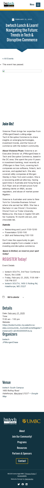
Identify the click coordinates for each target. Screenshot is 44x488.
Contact (22, 461)
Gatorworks (29, 479)
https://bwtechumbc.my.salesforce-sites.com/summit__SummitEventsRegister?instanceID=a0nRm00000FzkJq (22, 328)
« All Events (7, 58)
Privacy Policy (31, 474)
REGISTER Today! (14, 259)
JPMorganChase (10, 342)
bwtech (5, 339)
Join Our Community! (22, 436)
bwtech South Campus (13, 387)
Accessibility (22, 476)
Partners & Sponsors (22, 453)
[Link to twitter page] (19, 484)
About (22, 431)
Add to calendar (13, 297)
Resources (22, 448)
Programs (22, 442)
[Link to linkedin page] (27, 484)
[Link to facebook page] (23, 484)
